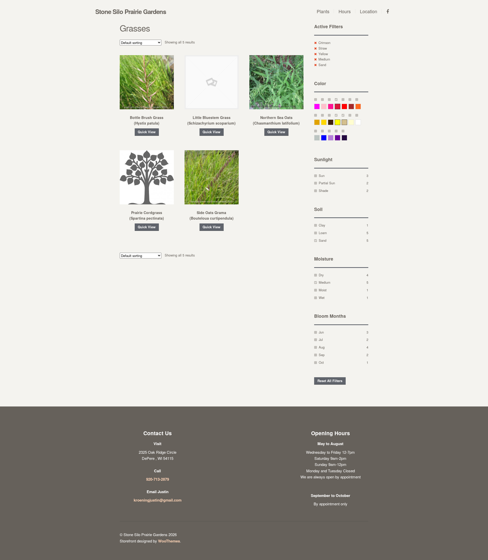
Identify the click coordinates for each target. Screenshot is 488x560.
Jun (321, 332)
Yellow (323, 53)
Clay (322, 225)
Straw (322, 48)
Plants (323, 11)
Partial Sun (327, 182)
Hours (345, 11)
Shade (323, 190)
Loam (323, 232)
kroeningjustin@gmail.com (157, 500)
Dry (321, 275)
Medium (324, 59)
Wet (322, 297)
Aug (322, 347)
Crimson (324, 42)
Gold (326, 122)
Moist (323, 289)
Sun (322, 175)
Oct (321, 362)
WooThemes (169, 541)
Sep (322, 354)
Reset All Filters (329, 381)
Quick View (147, 132)
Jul (321, 339)
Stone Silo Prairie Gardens (130, 11)
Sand (322, 64)
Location (368, 11)
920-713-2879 (157, 479)
